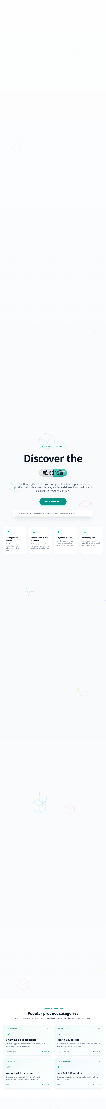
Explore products (51, 501)
